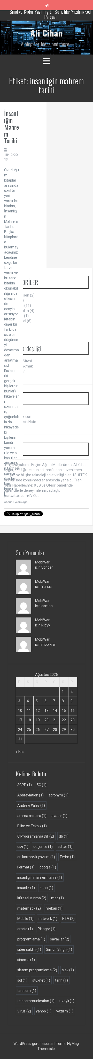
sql (22, 980)
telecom (26, 991)
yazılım (64, 1011)
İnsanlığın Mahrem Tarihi (11, 127)
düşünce (43, 847)
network (47, 919)
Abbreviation (30, 795)
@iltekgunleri (33, 470)
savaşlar (59, 939)
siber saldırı (29, 949)
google (48, 867)
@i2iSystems (19, 465)
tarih (61, 980)
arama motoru (32, 816)
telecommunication (36, 1001)
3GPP (24, 785)
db (63, 836)
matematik (29, 908)
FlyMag (73, 1044)
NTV (68, 919)
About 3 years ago (15, 502)
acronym (58, 795)
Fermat (26, 867)
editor (65, 847)
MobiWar (42, 562)
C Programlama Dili (35, 836)
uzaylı (66, 1001)
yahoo (43, 1011)
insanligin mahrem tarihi (39, 877)
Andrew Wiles (31, 805)
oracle (25, 929)
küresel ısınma (31, 898)
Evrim (67, 857)
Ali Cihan (46, 33)
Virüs (24, 1011)
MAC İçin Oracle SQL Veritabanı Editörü (50, 15)
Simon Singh (59, 949)
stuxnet (41, 980)
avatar (59, 816)
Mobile (25, 919)
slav (68, 970)
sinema (26, 960)
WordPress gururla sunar (34, 1044)
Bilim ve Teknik (32, 826)
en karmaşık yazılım (36, 857)
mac (57, 898)
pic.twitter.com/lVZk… (21, 495)
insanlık (26, 888)
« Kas (20, 752)
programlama (31, 939)
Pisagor (47, 929)
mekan (54, 908)
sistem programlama (37, 970)
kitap (46, 888)
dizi (22, 847)
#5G (37, 485)
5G (42, 785)
